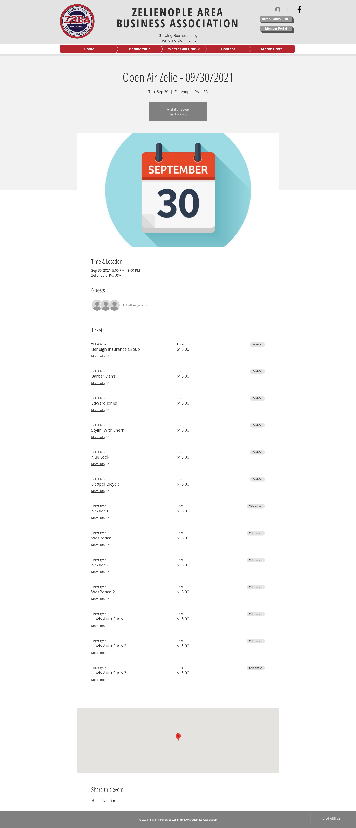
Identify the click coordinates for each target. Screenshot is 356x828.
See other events (178, 114)
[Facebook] (299, 9)
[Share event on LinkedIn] (113, 800)
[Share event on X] (103, 800)
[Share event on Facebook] (93, 800)
